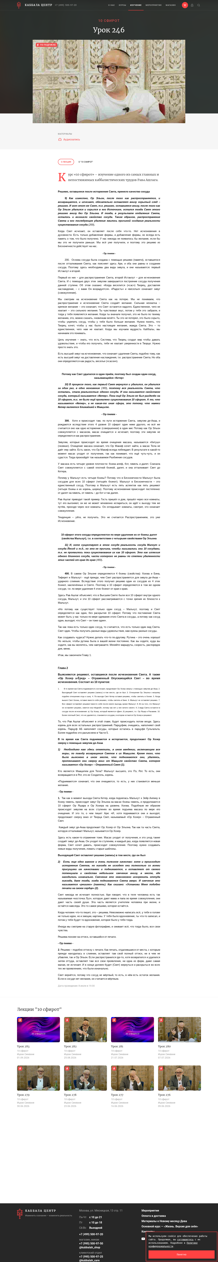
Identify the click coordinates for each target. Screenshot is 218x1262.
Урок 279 (23, 1095)
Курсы (122, 5)
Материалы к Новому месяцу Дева (164, 1221)
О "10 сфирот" (86, 162)
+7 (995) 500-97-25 (91, 1256)
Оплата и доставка (154, 1215)
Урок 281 (117, 1046)
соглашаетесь (185, 1239)
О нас (111, 5)
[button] (185, 5)
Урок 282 (70, 1046)
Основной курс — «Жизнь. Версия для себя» (170, 1226)
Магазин (171, 5)
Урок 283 (23, 1046)
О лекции (66, 162)
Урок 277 (117, 1095)
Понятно (181, 1254)
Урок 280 (164, 1046)
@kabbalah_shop (89, 1247)
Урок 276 (164, 1095)
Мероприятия (154, 5)
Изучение (136, 5)
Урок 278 (70, 1095)
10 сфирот (109, 21)
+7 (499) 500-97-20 (66, 5)
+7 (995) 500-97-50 (91, 1243)
